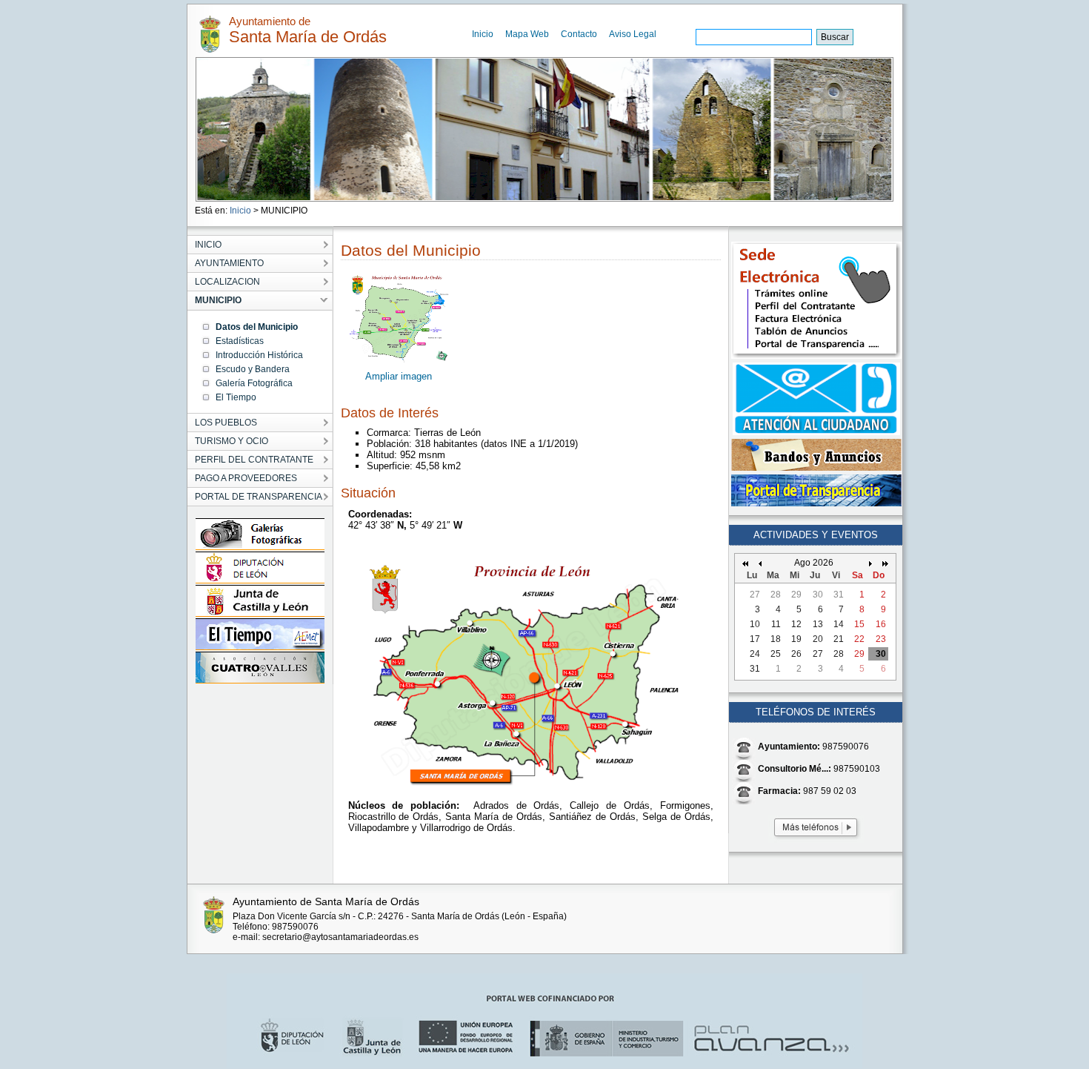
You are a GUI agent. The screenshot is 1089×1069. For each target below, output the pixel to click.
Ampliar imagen (398, 376)
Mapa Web (527, 34)
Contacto (579, 34)
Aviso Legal (632, 34)
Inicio (482, 34)
